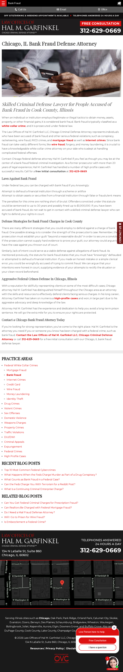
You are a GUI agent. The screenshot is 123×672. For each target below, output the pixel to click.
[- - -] (3, 3)
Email (63, 9)
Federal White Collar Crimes (21, 365)
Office (104, 9)
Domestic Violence (15, 418)
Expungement (13, 446)
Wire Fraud (13, 389)
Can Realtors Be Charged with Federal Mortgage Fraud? (38, 507)
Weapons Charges (15, 422)
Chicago (44, 618)
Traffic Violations (14, 432)
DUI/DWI (9, 437)
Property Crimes (14, 427)
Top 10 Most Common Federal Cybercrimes (30, 470)
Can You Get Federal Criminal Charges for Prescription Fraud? (41, 502)
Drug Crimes (11, 403)
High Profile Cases (15, 456)
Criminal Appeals (14, 441)
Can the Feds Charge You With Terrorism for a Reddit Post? (39, 484)
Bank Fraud (14, 375)
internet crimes (96, 140)
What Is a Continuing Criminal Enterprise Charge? (34, 489)
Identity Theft (15, 398)
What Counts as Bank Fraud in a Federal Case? (32, 479)
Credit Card (13, 384)
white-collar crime (14, 126)
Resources (37, 648)
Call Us (22, 9)
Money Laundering (18, 394)
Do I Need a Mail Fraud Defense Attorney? (29, 512)
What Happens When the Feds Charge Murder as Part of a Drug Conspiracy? (50, 474)
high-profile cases (66, 298)
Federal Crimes (13, 451)
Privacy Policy (55, 648)
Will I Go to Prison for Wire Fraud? (24, 517)
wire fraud (58, 144)
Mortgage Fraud (16, 370)
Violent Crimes (12, 408)
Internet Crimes (16, 379)
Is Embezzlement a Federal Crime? (25, 522)
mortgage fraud (62, 140)
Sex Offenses (12, 413)
